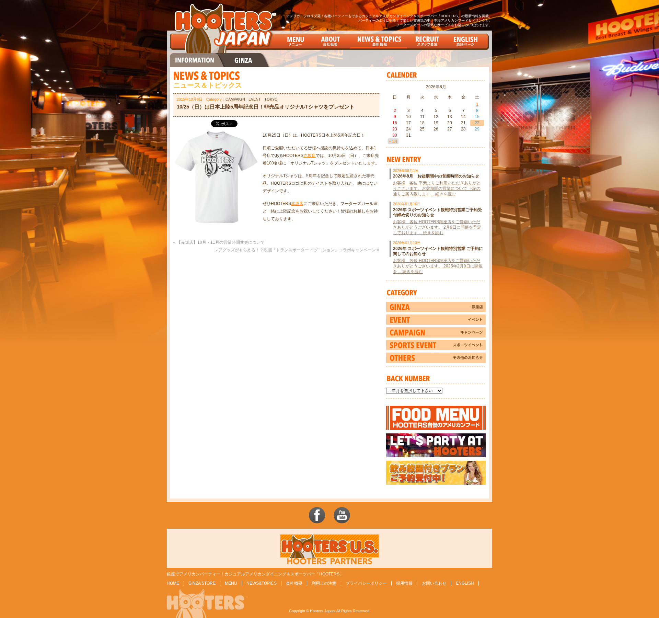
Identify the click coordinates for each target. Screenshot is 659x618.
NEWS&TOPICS (261, 583)
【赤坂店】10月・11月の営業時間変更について (221, 242)
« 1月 (393, 141)
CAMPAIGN (235, 99)
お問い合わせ (434, 583)
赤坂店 (309, 155)
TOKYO (271, 99)
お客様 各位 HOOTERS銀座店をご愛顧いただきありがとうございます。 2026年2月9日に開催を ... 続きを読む (438, 266)
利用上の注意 (324, 583)
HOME (173, 583)
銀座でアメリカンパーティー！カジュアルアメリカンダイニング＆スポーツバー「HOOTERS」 (255, 574)
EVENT (254, 99)
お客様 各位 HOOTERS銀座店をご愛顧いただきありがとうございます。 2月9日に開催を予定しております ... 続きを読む (437, 227)
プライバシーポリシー (366, 583)
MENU (231, 583)
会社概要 (294, 583)
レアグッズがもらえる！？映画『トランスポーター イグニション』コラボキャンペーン (295, 250)
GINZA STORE (202, 583)
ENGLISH (465, 583)
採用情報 (404, 583)
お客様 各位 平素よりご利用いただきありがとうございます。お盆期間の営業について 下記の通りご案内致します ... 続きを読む (437, 188)
